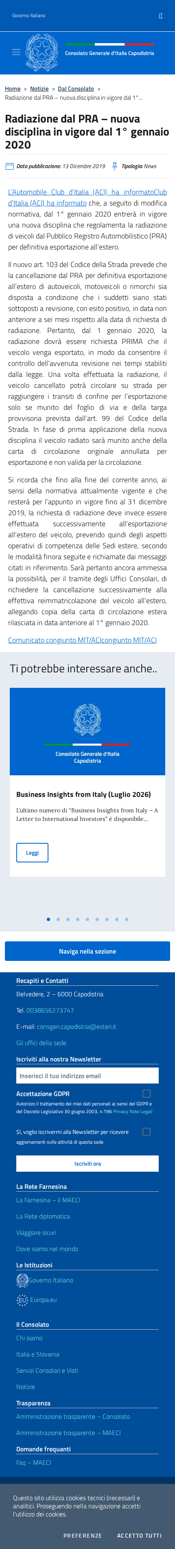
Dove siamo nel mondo (47, 1249)
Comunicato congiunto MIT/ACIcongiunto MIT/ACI (82, 639)
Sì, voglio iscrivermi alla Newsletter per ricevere (72, 1131)
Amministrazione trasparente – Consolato (73, 1416)
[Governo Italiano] (22, 1280)
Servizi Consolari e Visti (47, 1370)
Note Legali (141, 1111)
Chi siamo (29, 1338)
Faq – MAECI (33, 1462)
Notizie (39, 88)
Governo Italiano (28, 15)
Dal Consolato (76, 88)
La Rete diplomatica (43, 1216)
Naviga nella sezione (87, 951)
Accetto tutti (139, 1535)
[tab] (48, 919)
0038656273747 (50, 1010)
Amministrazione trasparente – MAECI (68, 1432)
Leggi (37, 852)
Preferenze (83, 1535)
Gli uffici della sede (41, 1043)
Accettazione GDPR (43, 1093)
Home (13, 88)
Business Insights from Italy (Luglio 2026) (83, 794)
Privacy (120, 1111)
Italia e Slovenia (37, 1354)
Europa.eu (42, 1299)
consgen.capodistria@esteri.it (76, 1026)
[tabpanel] (87, 800)
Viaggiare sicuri (36, 1232)
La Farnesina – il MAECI (48, 1200)
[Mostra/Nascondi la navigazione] (16, 52)
